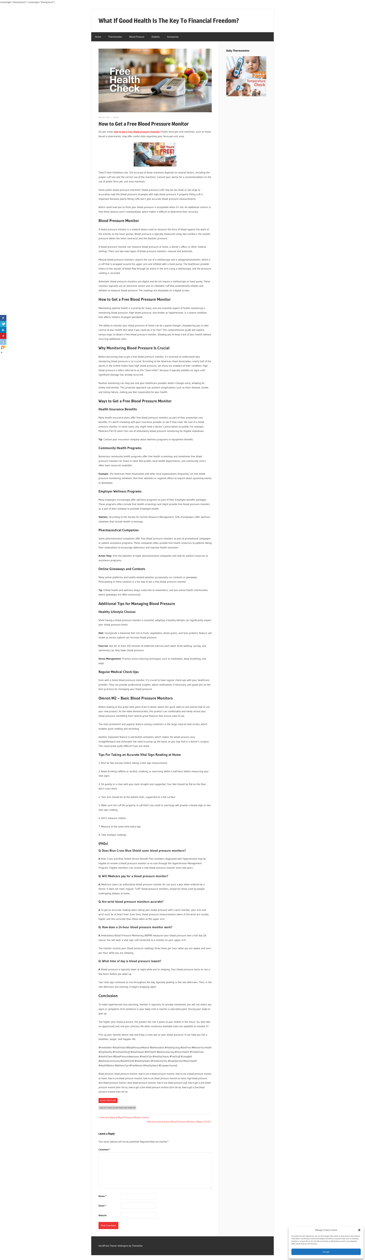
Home (98, 36)
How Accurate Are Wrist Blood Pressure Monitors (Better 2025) (178, 1121)
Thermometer (115, 36)
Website (103, 1215)
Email (102, 1205)
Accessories (173, 36)
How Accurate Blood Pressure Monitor (117, 1108)
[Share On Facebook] (3, 318)
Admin (116, 117)
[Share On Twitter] (3, 324)
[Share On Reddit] (3, 342)
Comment (104, 1149)
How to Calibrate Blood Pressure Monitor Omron (124, 1117)
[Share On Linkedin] (3, 330)
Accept (326, 1251)
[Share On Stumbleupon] (3, 348)
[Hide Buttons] (1, 352)
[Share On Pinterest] (3, 336)
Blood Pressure (136, 36)
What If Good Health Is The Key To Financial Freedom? (169, 20)
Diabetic (156, 36)
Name (102, 1196)
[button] (359, 1230)
